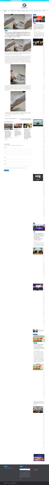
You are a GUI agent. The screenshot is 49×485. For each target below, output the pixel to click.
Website (5, 164)
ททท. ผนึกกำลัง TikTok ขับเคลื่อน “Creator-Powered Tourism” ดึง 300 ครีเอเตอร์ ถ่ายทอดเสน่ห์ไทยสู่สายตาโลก (39, 27)
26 (23, 476)
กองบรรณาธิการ (6, 38)
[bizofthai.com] (5, 11)
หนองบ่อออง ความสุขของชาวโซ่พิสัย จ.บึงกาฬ (11, 118)
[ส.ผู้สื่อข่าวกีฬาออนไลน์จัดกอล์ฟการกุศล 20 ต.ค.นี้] (35, 331)
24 (20, 476)
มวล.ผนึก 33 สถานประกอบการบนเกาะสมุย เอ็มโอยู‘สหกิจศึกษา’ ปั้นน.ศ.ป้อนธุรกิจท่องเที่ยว (25, 119)
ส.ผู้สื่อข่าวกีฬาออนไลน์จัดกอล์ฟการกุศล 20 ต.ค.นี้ (41, 330)
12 (23, 473)
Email (5, 160)
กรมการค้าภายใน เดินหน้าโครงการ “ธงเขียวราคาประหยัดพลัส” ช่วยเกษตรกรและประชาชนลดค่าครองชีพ (39, 346)
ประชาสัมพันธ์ (6, 30)
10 (20, 473)
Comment (5, 147)
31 (20, 477)
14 (26, 473)
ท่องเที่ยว (34, 23)
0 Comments (13, 38)
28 (26, 476)
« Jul (20, 479)
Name (5, 157)
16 (29, 473)
